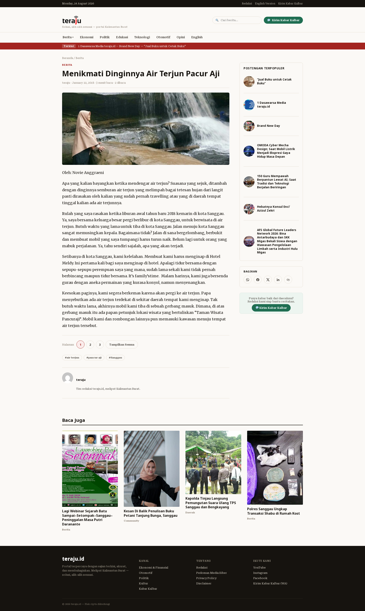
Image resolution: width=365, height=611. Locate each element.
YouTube (259, 567)
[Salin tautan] (288, 280)
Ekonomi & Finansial (153, 567)
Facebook (260, 578)
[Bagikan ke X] (268, 280)
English (197, 37)
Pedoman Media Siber (211, 572)
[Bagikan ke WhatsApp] (248, 280)
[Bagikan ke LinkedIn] (278, 280)
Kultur (143, 583)
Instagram (260, 572)
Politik (105, 37)
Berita (67, 37)
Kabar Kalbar (148, 588)
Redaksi (247, 3)
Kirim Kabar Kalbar (290, 3)
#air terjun (72, 357)
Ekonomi (86, 37)
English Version (265, 3)
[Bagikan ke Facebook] (258, 280)
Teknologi (142, 37)
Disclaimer (203, 583)
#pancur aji (94, 357)
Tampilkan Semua (121, 344)
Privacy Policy (206, 578)
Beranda (67, 58)
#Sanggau (115, 357)
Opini (181, 37)
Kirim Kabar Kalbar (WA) (270, 583)
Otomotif (163, 37)
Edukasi (122, 37)
